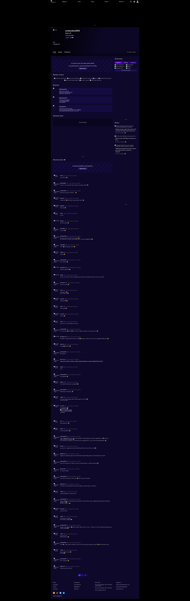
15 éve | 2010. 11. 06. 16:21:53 (74, 374)
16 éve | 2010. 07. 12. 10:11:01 (74, 461)
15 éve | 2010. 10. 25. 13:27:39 (71, 397)
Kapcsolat (76, 589)
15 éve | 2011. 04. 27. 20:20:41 (75, 336)
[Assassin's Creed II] (84, 80)
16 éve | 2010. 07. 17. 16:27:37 (75, 436)
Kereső (54, 586)
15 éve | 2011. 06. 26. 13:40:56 (71, 321)
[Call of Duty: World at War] (60, 78)
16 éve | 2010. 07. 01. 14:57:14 (71, 491)
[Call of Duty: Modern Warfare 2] (71, 80)
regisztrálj (81, 65)
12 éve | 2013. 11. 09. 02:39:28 (71, 213)
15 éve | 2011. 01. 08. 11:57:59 (74, 351)
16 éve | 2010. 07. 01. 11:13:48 (74, 499)
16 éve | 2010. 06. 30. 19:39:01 (71, 516)
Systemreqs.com (119, 589)
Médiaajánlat (76, 586)
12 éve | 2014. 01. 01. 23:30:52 (72, 198)
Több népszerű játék (125, 70)
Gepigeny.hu (118, 582)
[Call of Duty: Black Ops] (95, 80)
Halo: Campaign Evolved (100, 590)
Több (107, 1)
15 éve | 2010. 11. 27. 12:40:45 (71, 367)
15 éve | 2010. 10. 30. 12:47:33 (75, 389)
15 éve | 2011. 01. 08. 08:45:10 (73, 359)
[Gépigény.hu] (53, 2)
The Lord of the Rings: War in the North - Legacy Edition (103, 585)
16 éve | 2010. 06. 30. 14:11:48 (74, 525)
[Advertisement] (95, 15)
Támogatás (55, 584)
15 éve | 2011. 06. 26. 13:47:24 (71, 290)
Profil (54, 52)
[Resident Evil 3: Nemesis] (86, 78)
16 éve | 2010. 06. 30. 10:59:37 (71, 550)
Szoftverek (55, 589)
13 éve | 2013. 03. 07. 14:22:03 (73, 244)
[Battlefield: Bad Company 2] (105, 78)
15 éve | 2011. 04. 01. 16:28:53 (72, 344)
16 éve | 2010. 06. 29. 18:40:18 (75, 558)
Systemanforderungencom (121, 586)
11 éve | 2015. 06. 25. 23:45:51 (71, 175)
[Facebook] (64, 593)
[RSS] (54, 593)
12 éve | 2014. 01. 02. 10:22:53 (75, 190)
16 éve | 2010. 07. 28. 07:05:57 (71, 428)
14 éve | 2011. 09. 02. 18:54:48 (73, 282)
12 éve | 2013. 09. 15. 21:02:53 (72, 221)
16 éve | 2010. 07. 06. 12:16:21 (75, 476)
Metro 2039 (97, 582)
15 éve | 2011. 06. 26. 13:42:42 (72, 314)
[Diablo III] (95, 78)
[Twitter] (60, 593)
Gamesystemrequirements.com (123, 584)
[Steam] (57, 593)
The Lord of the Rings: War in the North (103, 587)
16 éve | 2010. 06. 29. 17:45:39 (73, 566)
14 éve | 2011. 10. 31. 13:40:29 (71, 275)
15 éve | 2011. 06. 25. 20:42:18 (74, 329)
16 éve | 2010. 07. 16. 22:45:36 (71, 446)
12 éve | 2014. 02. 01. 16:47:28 (74, 183)
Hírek (79, 1)
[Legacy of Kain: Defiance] (73, 78)
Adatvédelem (77, 582)
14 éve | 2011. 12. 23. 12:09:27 (75, 267)
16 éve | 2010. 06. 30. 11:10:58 (74, 542)
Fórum (92, 1)
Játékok (65, 1)
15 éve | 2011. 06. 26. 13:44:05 (71, 306)
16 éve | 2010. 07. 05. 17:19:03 (73, 484)
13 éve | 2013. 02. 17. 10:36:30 (72, 252)
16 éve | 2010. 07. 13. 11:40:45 (73, 453)
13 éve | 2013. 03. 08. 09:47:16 (73, 228)
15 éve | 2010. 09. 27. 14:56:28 (70, 421)
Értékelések (67, 52)
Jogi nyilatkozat (77, 584)
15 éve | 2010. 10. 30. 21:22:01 (72, 382)
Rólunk (121, 1)
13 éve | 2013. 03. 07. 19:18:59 (75, 236)
